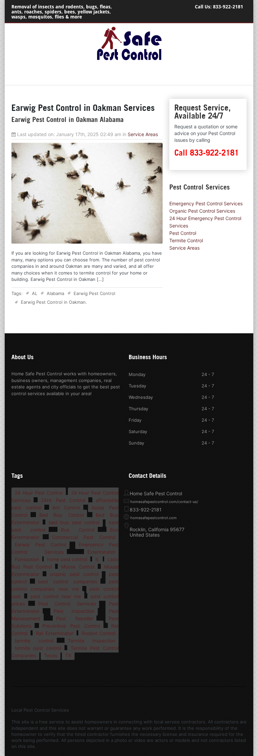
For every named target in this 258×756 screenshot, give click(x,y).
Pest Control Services (67, 603)
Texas (50, 655)
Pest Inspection (74, 611)
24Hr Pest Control (63, 500)
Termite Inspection (91, 640)
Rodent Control (98, 633)
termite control (34, 640)
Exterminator (101, 552)
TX (68, 655)
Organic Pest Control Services (202, 211)
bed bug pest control (74, 522)
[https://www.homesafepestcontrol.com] (129, 60)
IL (97, 559)
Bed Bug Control (61, 515)
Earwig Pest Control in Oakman (53, 302)
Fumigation (27, 559)
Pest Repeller (74, 618)
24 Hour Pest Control (38, 493)
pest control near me (56, 596)
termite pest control (38, 648)
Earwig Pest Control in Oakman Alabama (67, 120)
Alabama (55, 293)
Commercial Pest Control (83, 537)
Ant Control (66, 507)
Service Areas (143, 134)
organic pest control (74, 574)
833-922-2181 (228, 6)
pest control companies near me (65, 585)
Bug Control (77, 530)
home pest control (67, 559)
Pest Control (182, 233)
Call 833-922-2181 (206, 153)
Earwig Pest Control (94, 293)
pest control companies (67, 581)
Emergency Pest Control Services (206, 203)
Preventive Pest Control (71, 626)
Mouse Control (77, 567)
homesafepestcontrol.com (153, 517)
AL (34, 293)
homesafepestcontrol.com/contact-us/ (164, 501)
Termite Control (186, 240)
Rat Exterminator (54, 633)
